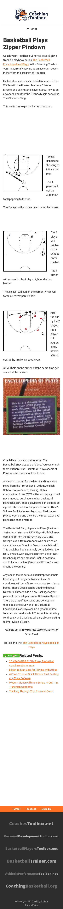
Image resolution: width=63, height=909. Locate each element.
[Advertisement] (31, 758)
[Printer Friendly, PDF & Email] (11, 655)
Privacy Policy (31, 905)
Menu (34, 29)
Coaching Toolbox (40, 901)
